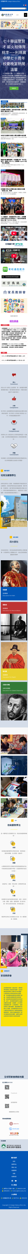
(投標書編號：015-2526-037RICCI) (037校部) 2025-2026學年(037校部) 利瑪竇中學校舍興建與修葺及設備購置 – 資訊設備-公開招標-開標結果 (14, 345)
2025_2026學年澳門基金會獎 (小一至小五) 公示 (13, 360)
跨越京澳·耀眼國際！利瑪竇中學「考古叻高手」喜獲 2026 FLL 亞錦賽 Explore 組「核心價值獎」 (14, 161)
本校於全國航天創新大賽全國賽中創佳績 (13, 135)
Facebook (14, 1093)
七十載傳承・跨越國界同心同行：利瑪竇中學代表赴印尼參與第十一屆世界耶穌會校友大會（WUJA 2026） (13, 218)
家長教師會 (14, 1102)
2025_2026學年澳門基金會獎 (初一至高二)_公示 (13, 356)
